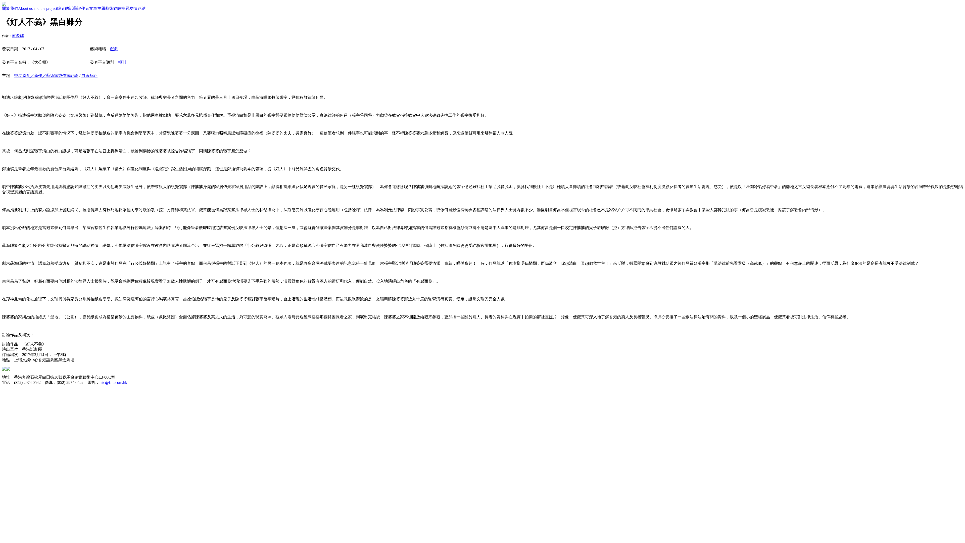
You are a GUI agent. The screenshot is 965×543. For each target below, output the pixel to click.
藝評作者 (81, 8)
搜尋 (125, 8)
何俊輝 (18, 35)
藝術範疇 (113, 8)
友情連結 (137, 8)
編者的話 (65, 8)
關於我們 (10, 8)
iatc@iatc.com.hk (113, 382)
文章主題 (97, 8)
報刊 (122, 62)
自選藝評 (89, 75)
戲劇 (114, 49)
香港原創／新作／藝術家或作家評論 (46, 75)
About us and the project (37, 8)
